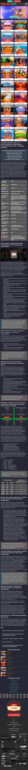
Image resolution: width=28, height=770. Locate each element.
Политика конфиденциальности (14, 724)
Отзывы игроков (14, 689)
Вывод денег (14, 682)
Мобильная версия (14, 683)
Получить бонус (14, 16)
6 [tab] (15, 18)
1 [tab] (10, 18)
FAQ (14, 718)
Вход (10, 1)
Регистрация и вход (14, 685)
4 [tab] (13, 18)
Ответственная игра (14, 730)
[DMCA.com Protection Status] (6, 756)
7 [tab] (16, 18)
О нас (14, 720)
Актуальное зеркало (14, 680)
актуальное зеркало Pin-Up (6, 560)
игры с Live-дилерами (13, 387)
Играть (7, 24)
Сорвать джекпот (14, 714)
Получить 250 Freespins (7, 695)
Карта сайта (14, 768)
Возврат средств (14, 722)
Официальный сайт (14, 691)
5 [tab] (14, 18)
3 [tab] (12, 18)
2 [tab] (11, 18)
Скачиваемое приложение (14, 687)
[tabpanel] (14, 12)
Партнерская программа (14, 728)
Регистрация (17, 1)
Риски (14, 726)
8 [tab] (17, 18)
